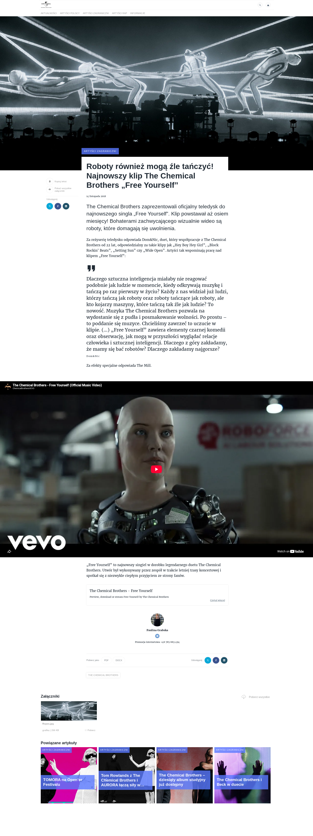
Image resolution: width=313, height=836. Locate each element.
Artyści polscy (70, 13)
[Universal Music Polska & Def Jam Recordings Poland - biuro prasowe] (46, 8)
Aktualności (49, 13)
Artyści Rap (119, 13)
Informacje (137, 13)
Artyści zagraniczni (96, 13)
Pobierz (91, 730)
